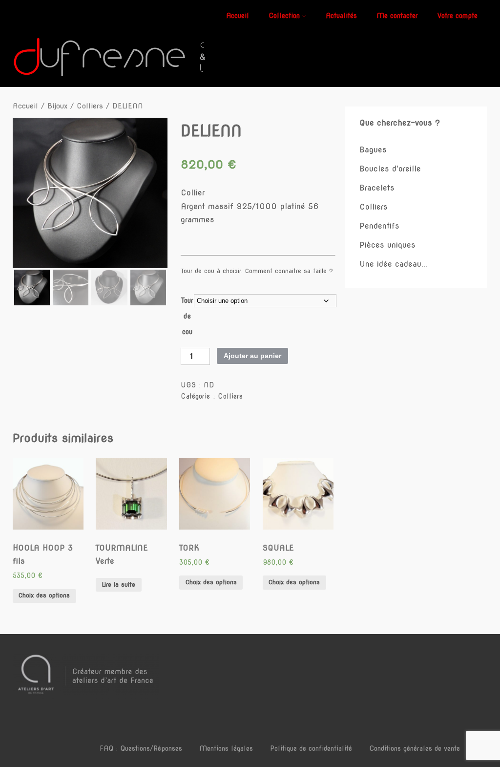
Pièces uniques (387, 245)
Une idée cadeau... (393, 264)
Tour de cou (187, 316)
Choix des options (44, 595)
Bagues (373, 149)
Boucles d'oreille (390, 168)
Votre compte (458, 16)
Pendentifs (379, 226)
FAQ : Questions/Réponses (141, 748)
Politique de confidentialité (311, 748)
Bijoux (57, 106)
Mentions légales (226, 748)
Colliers (90, 106)
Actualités (341, 16)
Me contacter (397, 16)
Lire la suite (118, 584)
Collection (284, 16)
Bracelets (377, 187)
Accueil (237, 16)
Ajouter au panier (252, 356)
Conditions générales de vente (414, 748)
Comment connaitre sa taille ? (289, 271)
